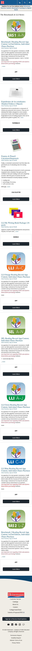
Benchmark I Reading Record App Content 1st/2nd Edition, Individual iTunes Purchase (15, 44)
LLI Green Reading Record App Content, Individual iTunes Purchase (15, 405)
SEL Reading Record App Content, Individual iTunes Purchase (15, 339)
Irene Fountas (5, 48)
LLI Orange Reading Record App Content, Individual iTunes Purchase (15, 275)
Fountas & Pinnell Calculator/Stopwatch (9, 157)
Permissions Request (16, 635)
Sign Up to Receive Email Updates (16, 619)
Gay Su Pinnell (13, 48)
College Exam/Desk (15, 610)
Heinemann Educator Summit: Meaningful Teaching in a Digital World (16, 8)
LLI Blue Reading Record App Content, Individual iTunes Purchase (15, 469)
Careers (15, 607)
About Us (15, 604)
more (3, 66)
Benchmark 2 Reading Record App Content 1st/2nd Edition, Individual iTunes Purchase (15, 534)
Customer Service (15, 599)
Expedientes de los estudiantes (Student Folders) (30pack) (13, 102)
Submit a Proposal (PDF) (15, 612)
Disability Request (16, 638)
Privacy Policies (16, 643)
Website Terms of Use (16, 640)
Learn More (16, 79)
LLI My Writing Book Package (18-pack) (15, 223)
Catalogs (15, 602)
